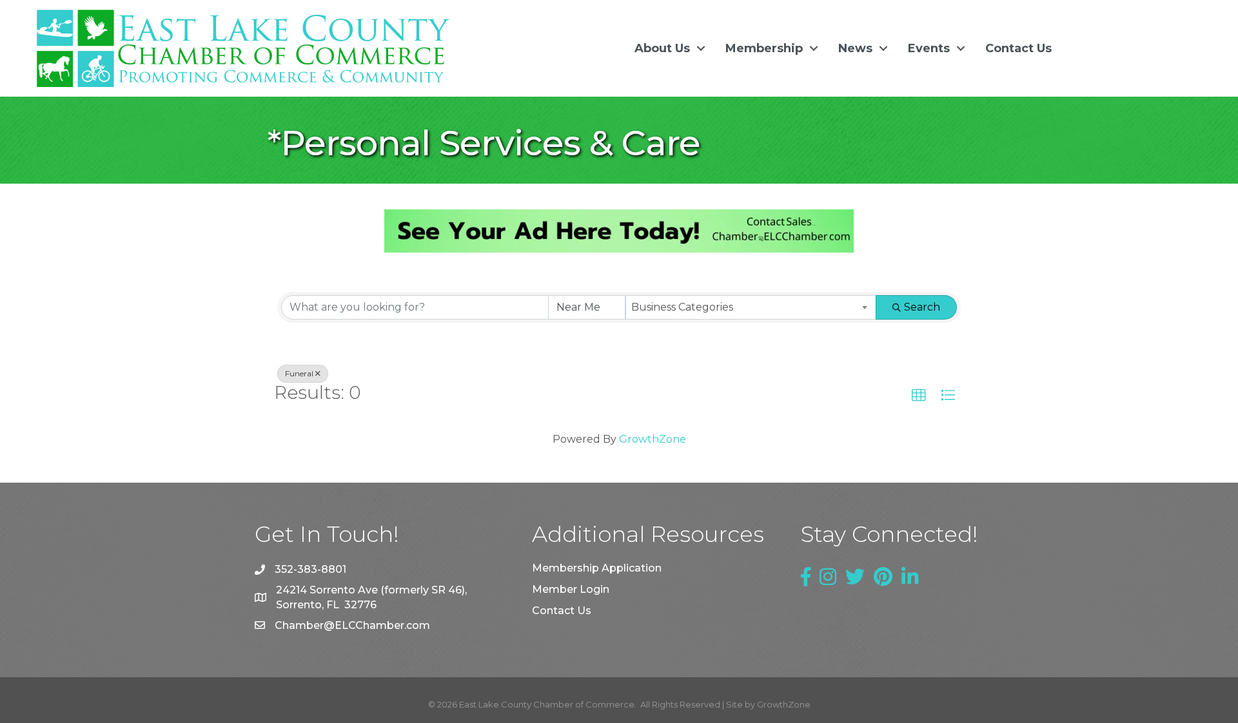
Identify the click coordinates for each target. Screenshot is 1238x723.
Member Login (570, 589)
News (855, 48)
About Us (662, 48)
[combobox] (750, 307)
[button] (919, 396)
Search (922, 307)
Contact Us (1018, 48)
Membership (764, 48)
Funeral (299, 373)
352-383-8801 (310, 569)
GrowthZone (652, 439)
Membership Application (597, 568)
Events (929, 48)
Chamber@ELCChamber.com (352, 625)
